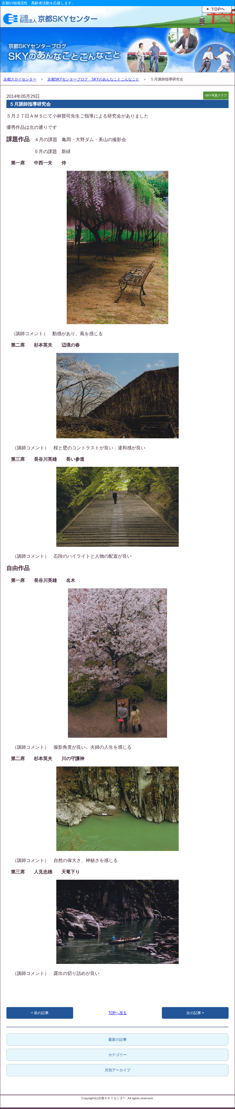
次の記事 (193, 1013)
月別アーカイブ (117, 1070)
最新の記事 (117, 1039)
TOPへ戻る (117, 1013)
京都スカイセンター (19, 79)
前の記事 (41, 1013)
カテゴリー (117, 1055)
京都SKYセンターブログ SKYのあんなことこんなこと (93, 79)
